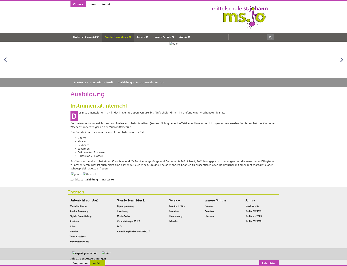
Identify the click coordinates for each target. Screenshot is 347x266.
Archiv (183, 37)
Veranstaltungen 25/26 (128, 221)
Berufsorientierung (79, 241)
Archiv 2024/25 (253, 211)
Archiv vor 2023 (254, 216)
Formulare (174, 211)
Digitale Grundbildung (80, 216)
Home (92, 4)
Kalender (173, 221)
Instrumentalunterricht (98, 106)
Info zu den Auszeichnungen (88, 258)
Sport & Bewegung (79, 211)
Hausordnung (175, 216)
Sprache (74, 231)
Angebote (210, 211)
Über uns (209, 216)
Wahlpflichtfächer (78, 206)
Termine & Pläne (177, 206)
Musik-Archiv (123, 216)
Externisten (269, 263)
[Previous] (6, 60)
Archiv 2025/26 (253, 221)
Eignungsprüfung (125, 206)
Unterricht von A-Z (85, 37)
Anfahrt (98, 263)
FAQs (119, 226)
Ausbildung (91, 179)
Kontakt (107, 4)
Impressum (80, 263)
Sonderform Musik (116, 37)
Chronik (78, 4)
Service (140, 37)
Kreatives (74, 221)
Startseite (108, 179)
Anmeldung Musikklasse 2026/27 (133, 231)
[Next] (341, 60)
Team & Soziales (77, 236)
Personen (209, 206)
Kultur (73, 226)
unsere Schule (162, 37)
